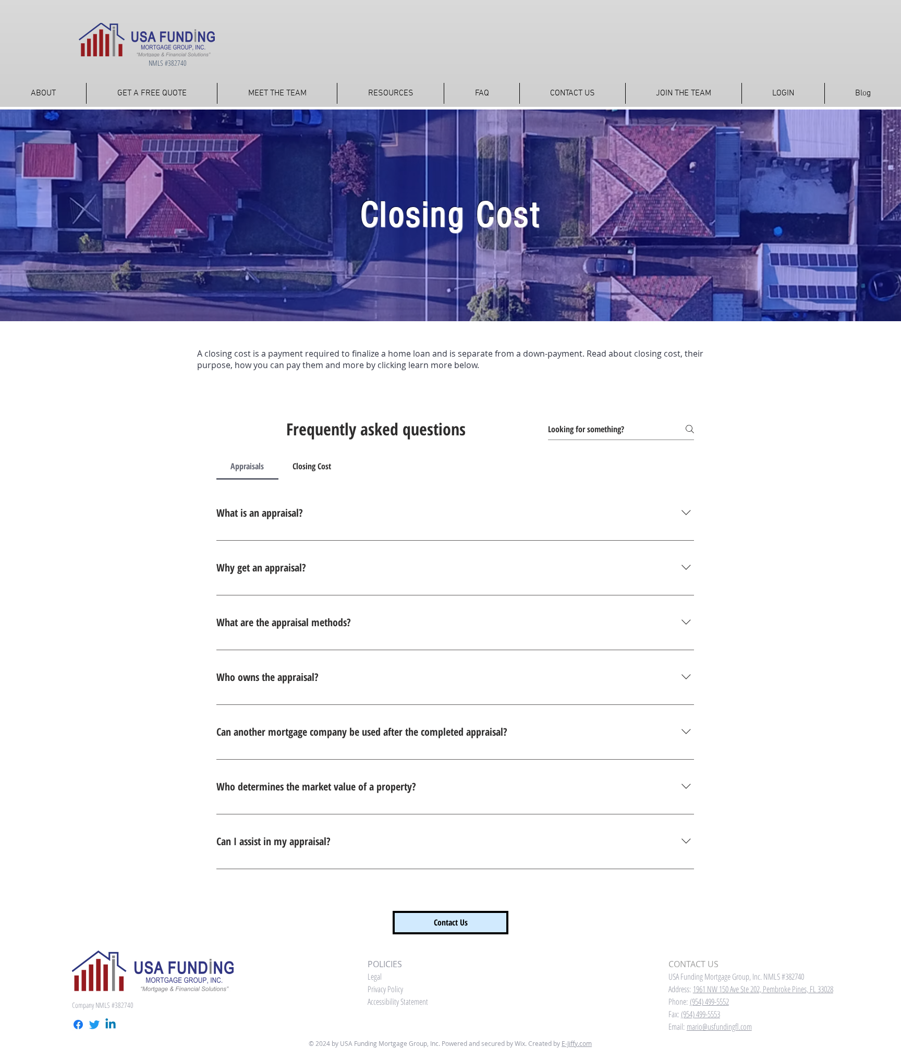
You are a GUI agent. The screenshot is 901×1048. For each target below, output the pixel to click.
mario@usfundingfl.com (719, 1026)
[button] (390, 93)
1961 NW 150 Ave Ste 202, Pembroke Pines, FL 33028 (763, 989)
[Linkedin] (110, 1024)
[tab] (247, 466)
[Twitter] (94, 1024)
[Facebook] (78, 1024)
